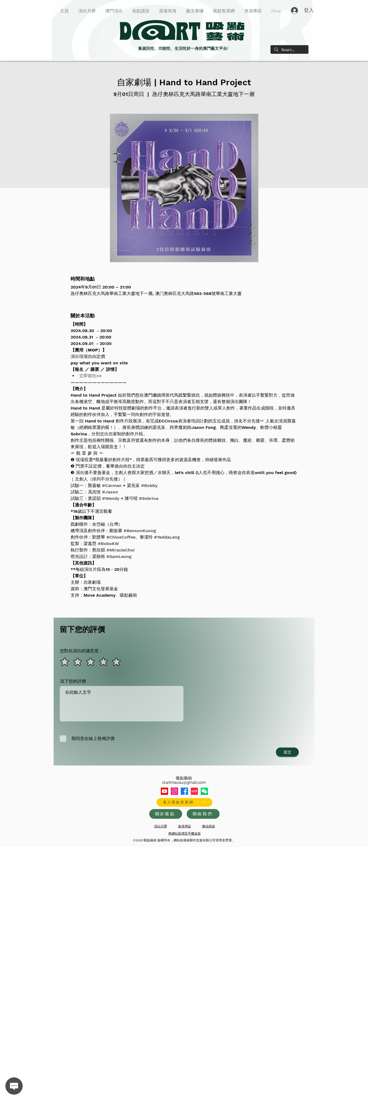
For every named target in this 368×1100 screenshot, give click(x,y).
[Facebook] (184, 791)
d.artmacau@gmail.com (184, 782)
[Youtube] (164, 791)
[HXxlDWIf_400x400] (204, 791)
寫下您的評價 (73, 681)
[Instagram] (174, 791)
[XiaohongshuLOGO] (194, 791)
